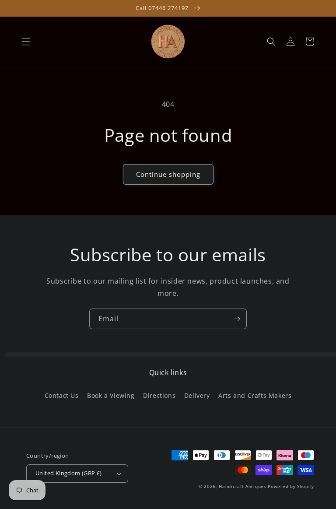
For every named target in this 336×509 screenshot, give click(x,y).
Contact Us (62, 395)
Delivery (197, 395)
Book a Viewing (110, 395)
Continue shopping (168, 174)
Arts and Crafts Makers (254, 395)
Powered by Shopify (291, 486)
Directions (159, 395)
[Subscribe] (236, 319)
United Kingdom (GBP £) (68, 473)
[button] (26, 41)
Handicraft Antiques (242, 486)
